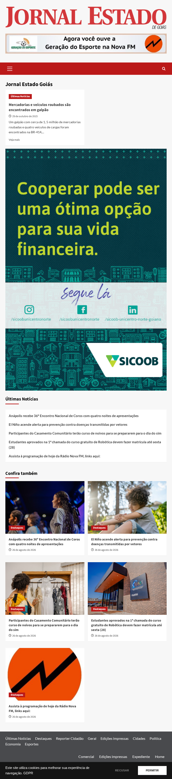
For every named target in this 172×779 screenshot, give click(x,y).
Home (159, 756)
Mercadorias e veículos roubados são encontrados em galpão (40, 107)
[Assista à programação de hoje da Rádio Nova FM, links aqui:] (44, 674)
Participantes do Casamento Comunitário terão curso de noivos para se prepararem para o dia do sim (85, 433)
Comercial (86, 756)
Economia (13, 744)
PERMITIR (152, 770)
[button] (9, 68)
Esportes (32, 744)
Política (155, 738)
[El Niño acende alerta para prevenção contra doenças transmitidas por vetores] (127, 507)
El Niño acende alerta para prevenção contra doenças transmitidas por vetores (68, 424)
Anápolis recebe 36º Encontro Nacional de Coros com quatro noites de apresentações (74, 416)
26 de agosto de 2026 (24, 550)
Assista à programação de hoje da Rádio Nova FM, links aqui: (54, 456)
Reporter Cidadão (70, 738)
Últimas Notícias (20, 96)
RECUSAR (122, 770)
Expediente (141, 756)
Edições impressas (115, 738)
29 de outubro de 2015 (25, 116)
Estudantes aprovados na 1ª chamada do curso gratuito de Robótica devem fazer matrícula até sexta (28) (85, 444)
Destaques (17, 528)
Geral (92, 738)
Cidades (139, 738)
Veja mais (14, 139)
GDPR (28, 773)
